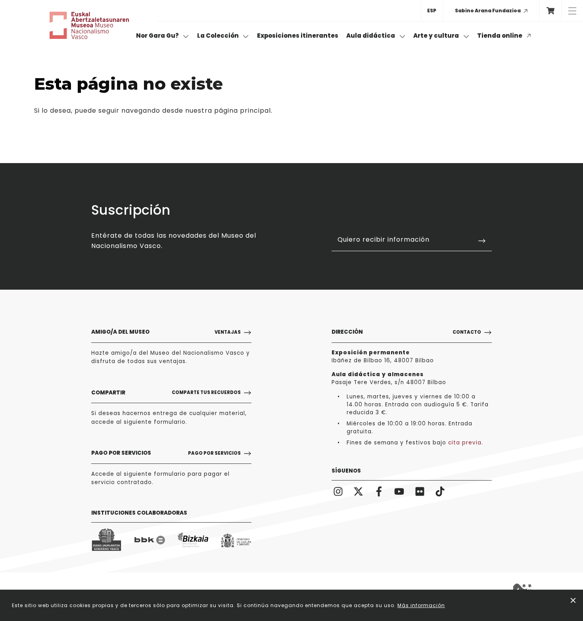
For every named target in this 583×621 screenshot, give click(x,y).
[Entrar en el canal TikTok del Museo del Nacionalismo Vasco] (440, 491)
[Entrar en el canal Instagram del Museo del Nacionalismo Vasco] (338, 491)
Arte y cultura (436, 35)
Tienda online (500, 35)
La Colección (218, 35)
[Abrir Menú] (572, 10)
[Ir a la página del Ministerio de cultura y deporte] (236, 540)
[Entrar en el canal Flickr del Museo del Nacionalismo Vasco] (419, 491)
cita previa (464, 442)
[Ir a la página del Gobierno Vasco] (106, 540)
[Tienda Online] (550, 10)
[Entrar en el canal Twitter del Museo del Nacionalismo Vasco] (358, 491)
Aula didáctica (371, 35)
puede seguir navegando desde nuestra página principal (173, 110)
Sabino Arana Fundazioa (488, 10)
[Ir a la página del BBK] (149, 540)
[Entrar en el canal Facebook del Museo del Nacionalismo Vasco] (378, 491)
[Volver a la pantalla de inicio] (89, 25)
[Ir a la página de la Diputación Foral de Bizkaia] (193, 540)
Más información (421, 605)
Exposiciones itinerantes (297, 35)
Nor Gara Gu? (158, 35)
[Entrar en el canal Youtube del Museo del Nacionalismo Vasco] (399, 491)
